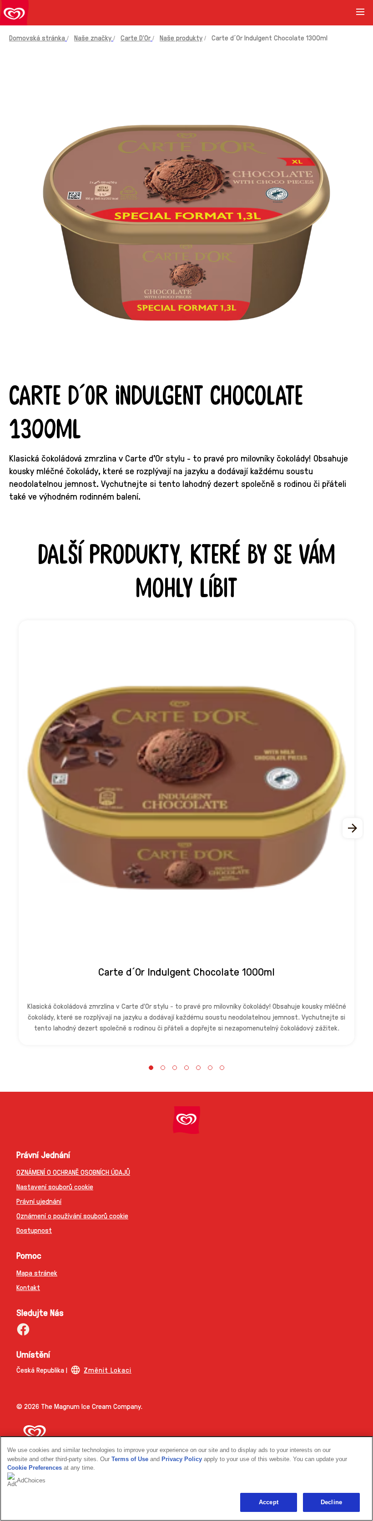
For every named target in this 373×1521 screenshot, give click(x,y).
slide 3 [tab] (174, 1067)
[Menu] (360, 15)
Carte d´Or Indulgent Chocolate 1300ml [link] (270, 37)
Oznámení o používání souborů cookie (72, 1215)
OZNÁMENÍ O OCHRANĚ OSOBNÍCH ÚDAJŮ (73, 1172)
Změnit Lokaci (107, 1369)
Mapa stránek (36, 1272)
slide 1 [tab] (151, 1067)
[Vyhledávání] (338, 12)
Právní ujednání (38, 1201)
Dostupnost (34, 1230)
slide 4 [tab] (186, 1067)
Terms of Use (129, 1459)
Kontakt (28, 1287)
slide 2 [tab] (163, 1067)
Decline (331, 1502)
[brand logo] (186, 1120)
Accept (268, 1502)
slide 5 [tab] (198, 1067)
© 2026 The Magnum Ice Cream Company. (79, 1406)
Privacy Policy (181, 1459)
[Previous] (20, 828)
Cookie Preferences (34, 1467)
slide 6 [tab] (210, 1067)
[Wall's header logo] (14, 14)
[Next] (353, 828)
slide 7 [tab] (222, 1067)
